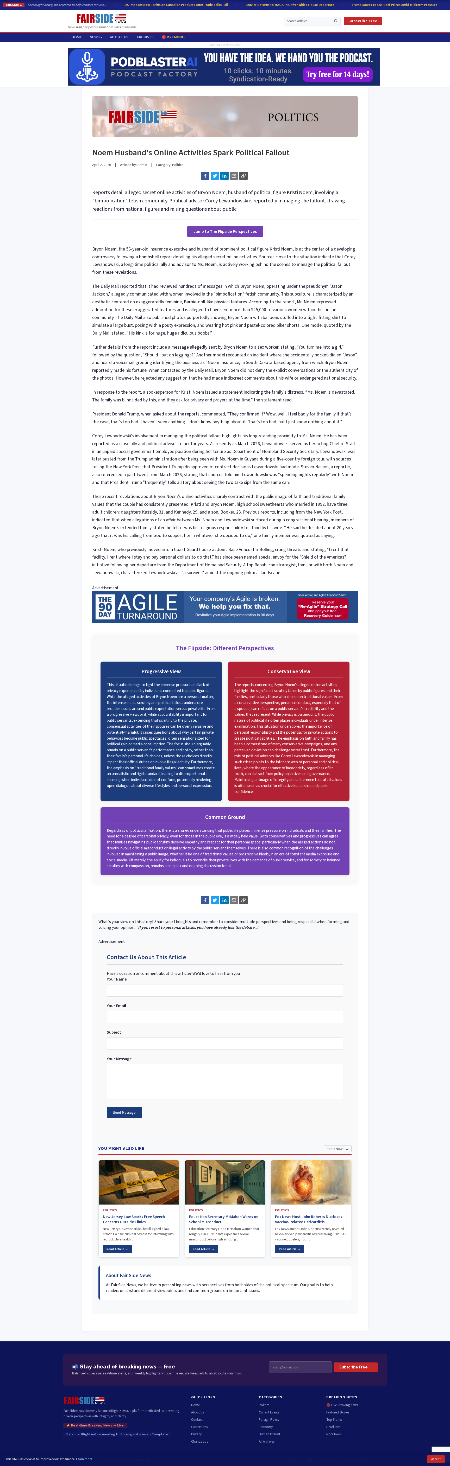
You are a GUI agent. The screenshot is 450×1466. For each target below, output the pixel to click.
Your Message (119, 1059)
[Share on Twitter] (215, 176)
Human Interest (269, 1434)
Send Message (124, 1112)
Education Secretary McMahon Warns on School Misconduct (223, 1219)
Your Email (116, 1006)
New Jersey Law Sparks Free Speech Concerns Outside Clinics (134, 1219)
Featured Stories (337, 1412)
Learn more (84, 1459)
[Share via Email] (234, 176)
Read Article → (117, 1249)
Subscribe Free (363, 21)
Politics (178, 165)
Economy (266, 1427)
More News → (337, 1149)
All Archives (266, 1441)
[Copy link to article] (243, 176)
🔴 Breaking (173, 37)
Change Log (199, 1441)
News (95, 37)
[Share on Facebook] (205, 176)
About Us (119, 37)
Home (77, 37)
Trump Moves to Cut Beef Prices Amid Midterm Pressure (383, 5)
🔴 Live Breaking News (342, 1405)
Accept (436, 1459)
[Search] (335, 21)
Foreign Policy (269, 1419)
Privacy (196, 1434)
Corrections (199, 1427)
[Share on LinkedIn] (224, 176)
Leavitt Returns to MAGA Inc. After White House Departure (279, 5)
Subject (114, 1032)
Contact (197, 1419)
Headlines (333, 1427)
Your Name (117, 979)
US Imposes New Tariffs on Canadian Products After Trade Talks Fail (165, 5)
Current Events (269, 1412)
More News (333, 1434)
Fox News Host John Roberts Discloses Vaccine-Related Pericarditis (308, 1219)
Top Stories (334, 1419)
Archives (145, 37)
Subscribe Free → (355, 1367)
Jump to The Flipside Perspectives (225, 231)
